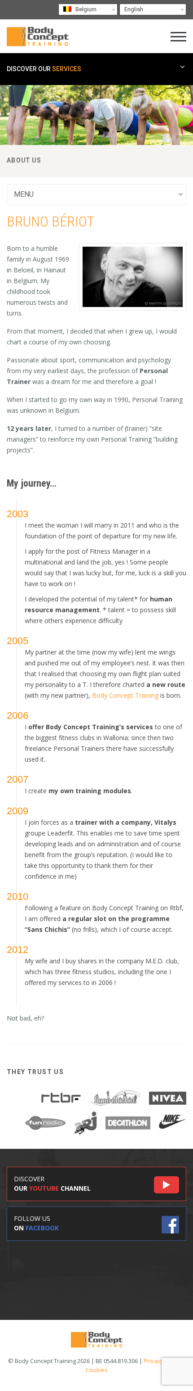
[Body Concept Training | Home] (38, 36)
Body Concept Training (125, 695)
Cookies (97, 1370)
